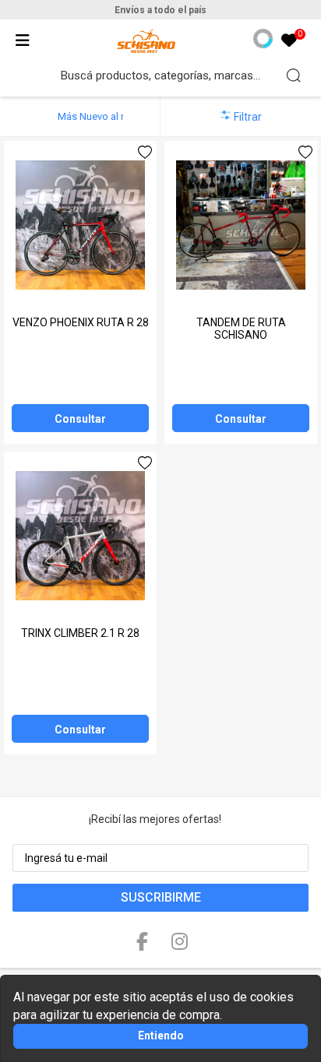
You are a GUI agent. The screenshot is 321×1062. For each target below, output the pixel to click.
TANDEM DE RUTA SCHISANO (241, 328)
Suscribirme (161, 897)
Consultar (80, 419)
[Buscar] (293, 75)
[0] (289, 41)
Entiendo (161, 1035)
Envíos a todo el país (160, 10)
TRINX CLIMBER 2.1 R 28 (80, 633)
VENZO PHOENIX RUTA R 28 (80, 322)
